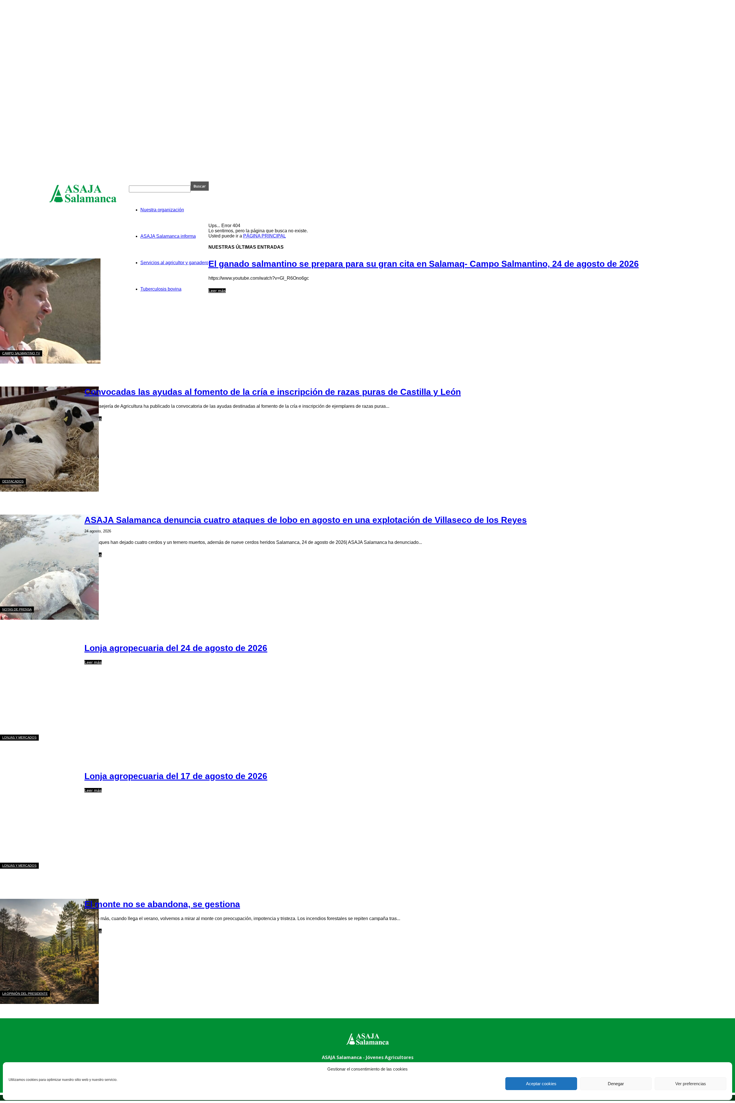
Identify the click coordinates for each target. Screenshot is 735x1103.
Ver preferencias (690, 1083)
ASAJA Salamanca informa (168, 236)
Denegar (616, 1083)
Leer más (217, 290)
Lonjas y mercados (19, 737)
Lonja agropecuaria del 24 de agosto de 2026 (175, 648)
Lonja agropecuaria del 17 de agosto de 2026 (175, 776)
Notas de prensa (17, 609)
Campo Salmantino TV (21, 353)
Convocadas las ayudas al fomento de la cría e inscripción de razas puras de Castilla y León (272, 392)
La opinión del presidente (25, 993)
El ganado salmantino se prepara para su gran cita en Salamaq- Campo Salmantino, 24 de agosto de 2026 (423, 263)
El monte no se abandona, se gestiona (162, 904)
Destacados (13, 481)
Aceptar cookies (541, 1083)
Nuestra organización (162, 209)
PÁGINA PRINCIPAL (264, 235)
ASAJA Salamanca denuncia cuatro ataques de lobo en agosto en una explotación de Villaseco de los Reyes (305, 520)
